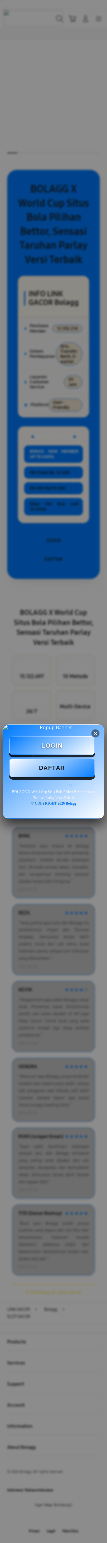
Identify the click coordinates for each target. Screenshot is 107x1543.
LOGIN (52, 745)
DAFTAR (52, 768)
